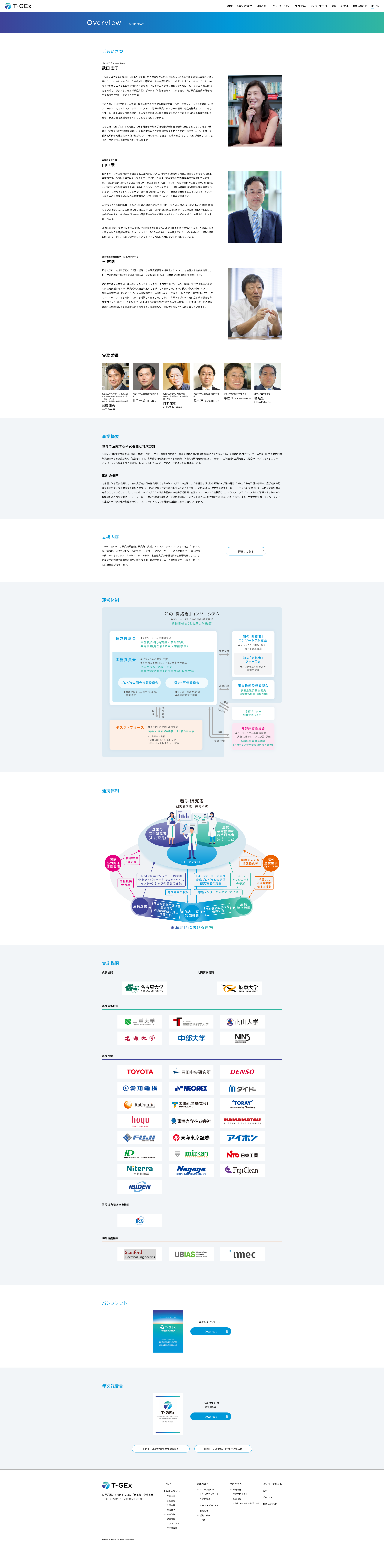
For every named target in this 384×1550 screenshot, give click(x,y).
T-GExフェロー (207, 1489)
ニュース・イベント (282, 6)
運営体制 (171, 1509)
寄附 (334, 6)
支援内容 (171, 1505)
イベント (344, 6)
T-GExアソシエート (209, 1493)
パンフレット (173, 1523)
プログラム (300, 6)
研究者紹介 (262, 6)
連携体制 (171, 1514)
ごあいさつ (172, 1496)
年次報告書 (172, 1528)
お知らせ (204, 1510)
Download (210, 1331)
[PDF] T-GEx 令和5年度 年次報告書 (161, 1448)
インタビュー (206, 1498)
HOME (229, 6)
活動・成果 (205, 1515)
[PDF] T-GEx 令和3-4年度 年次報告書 (223, 1448)
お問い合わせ (360, 6)
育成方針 (237, 1489)
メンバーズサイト (319, 6)
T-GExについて (244, 6)
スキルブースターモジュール (246, 1503)
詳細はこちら (246, 551)
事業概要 (171, 1500)
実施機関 (171, 1518)
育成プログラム (240, 1493)
